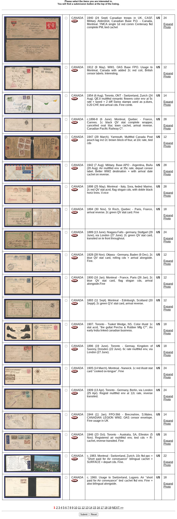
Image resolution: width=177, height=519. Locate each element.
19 (109, 507)
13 (86, 507)
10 (75, 507)
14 (90, 507)
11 (79, 507)
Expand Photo (168, 26)
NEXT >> (117, 507)
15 (94, 507)
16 (98, 507)
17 (102, 507)
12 (83, 507)
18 (106, 507)
